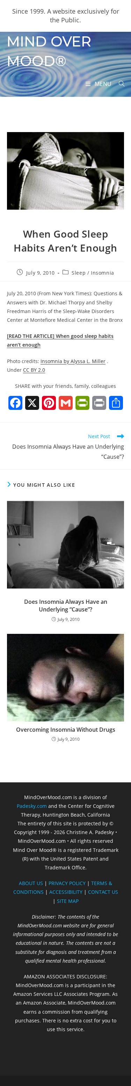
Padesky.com (32, 806)
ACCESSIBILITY (65, 892)
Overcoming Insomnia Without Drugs (65, 729)
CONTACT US (103, 892)
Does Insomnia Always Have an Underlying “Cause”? (65, 605)
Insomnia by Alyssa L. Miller (73, 361)
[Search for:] (119, 84)
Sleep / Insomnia (93, 272)
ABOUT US (31, 883)
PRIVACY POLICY (67, 883)
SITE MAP (68, 901)
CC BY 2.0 (34, 370)
